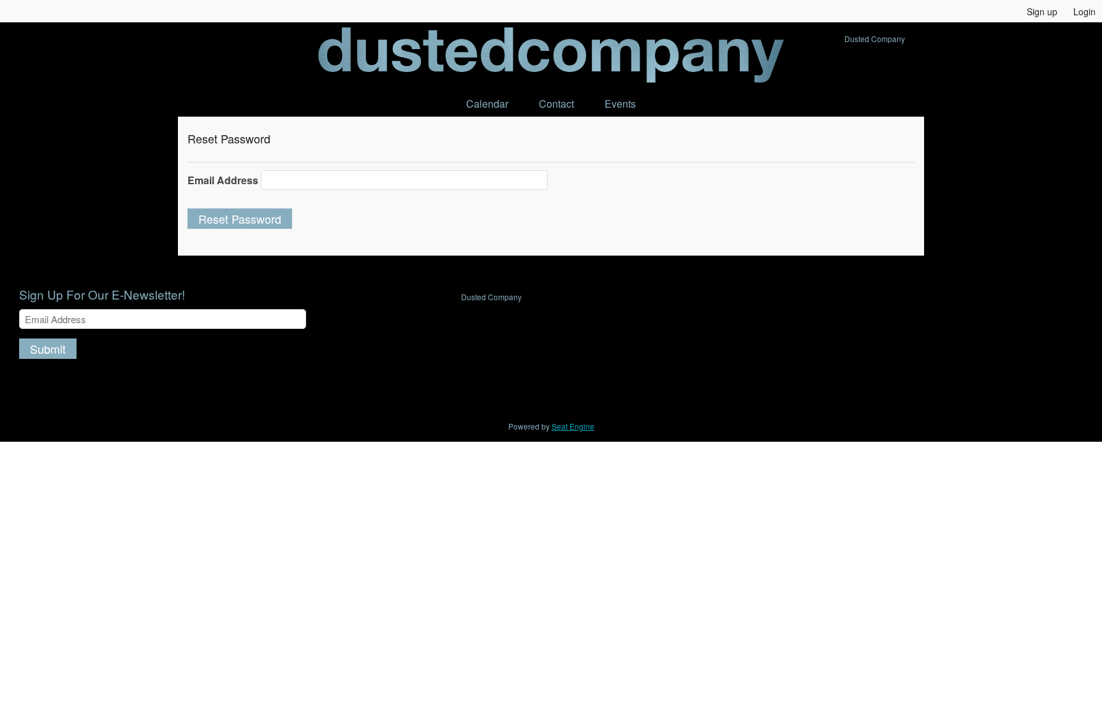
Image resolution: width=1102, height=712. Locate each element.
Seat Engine (573, 426)
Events (620, 103)
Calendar (487, 103)
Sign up (1042, 11)
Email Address (222, 180)
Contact (556, 103)
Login (1084, 11)
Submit (48, 348)
